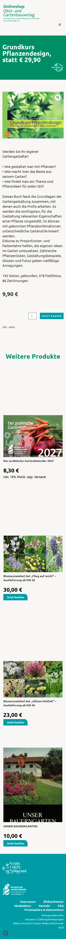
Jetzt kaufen (52, 315)
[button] (60, 25)
